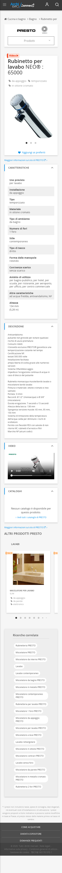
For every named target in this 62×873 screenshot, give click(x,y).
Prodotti (29, 41)
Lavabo (19, 666)
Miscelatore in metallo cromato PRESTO (31, 778)
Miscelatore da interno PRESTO (30, 659)
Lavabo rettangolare (25, 741)
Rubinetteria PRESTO (25, 645)
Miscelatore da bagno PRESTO (30, 680)
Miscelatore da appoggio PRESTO (27, 720)
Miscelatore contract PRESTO (30, 755)
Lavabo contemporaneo (27, 673)
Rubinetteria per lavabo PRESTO (31, 704)
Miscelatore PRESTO (25, 652)
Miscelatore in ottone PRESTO (30, 748)
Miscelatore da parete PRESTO (30, 769)
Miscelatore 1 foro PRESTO (28, 711)
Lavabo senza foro (24, 762)
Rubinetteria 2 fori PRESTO (28, 786)
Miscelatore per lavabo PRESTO (31, 728)
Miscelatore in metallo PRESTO (30, 687)
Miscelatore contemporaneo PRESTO (29, 696)
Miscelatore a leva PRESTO (28, 735)
